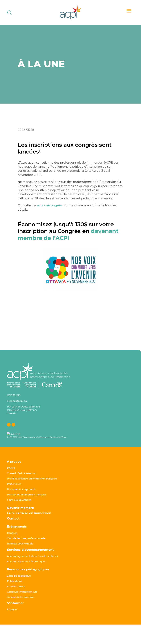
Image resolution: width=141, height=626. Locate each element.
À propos (14, 461)
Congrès (12, 532)
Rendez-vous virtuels (20, 543)
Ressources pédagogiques (28, 569)
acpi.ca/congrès (49, 205)
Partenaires (14, 483)
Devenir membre (20, 508)
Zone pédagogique (19, 575)
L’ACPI (11, 467)
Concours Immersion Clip (22, 591)
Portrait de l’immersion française (27, 494)
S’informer (15, 603)
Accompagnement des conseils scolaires (32, 556)
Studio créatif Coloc (58, 437)
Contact (13, 518)
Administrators (16, 586)
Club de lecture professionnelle (26, 538)
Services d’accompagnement (30, 549)
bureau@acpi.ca (17, 400)
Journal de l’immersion (20, 597)
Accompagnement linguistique (26, 561)
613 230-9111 (13, 395)
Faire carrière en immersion (29, 513)
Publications (14, 581)
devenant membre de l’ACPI (68, 234)
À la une (12, 609)
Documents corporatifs (21, 489)
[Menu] (129, 11)
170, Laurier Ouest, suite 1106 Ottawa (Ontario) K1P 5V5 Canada (23, 410)
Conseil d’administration (21, 473)
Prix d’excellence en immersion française (32, 478)
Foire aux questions (19, 499)
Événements (17, 526)
